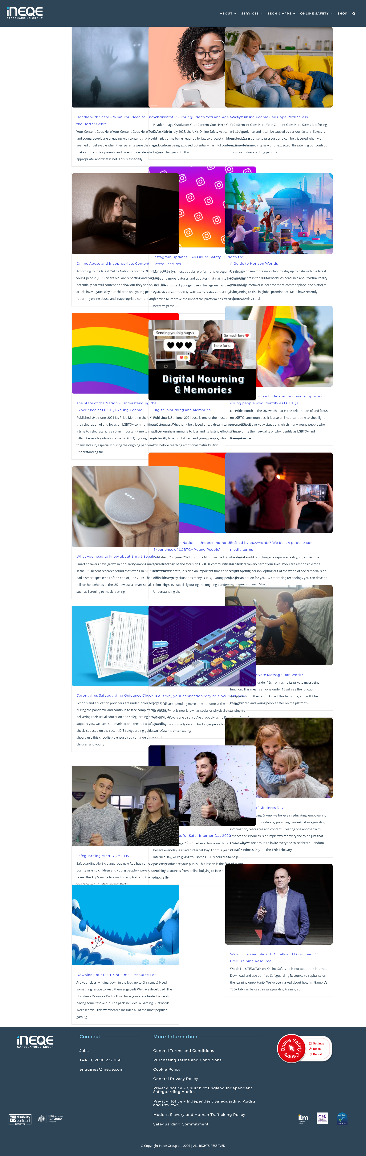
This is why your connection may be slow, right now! (199, 696)
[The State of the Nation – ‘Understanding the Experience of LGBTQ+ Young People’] (125, 353)
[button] (354, 13)
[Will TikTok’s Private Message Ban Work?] (279, 625)
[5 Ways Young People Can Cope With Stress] (279, 67)
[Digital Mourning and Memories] (202, 360)
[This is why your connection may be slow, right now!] (202, 646)
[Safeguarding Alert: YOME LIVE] (125, 806)
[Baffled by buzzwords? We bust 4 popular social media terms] (279, 493)
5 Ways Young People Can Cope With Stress (269, 117)
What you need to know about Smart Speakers (118, 556)
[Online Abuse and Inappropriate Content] (125, 213)
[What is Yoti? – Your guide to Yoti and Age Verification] (202, 67)
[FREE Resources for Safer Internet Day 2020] (202, 785)
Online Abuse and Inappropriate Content (113, 263)
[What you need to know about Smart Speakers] (125, 506)
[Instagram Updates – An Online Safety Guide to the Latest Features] (202, 207)
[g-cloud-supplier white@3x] (51, 1116)
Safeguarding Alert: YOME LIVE (104, 856)
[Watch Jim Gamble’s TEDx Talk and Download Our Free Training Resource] (279, 904)
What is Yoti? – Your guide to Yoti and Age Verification (202, 117)
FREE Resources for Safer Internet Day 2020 (192, 835)
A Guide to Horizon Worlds (254, 263)
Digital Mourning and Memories (182, 410)
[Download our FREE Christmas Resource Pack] (125, 925)
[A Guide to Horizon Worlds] (279, 213)
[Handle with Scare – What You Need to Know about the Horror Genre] (125, 67)
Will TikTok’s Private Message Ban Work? (266, 675)
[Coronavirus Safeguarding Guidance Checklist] (125, 646)
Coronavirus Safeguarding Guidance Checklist (117, 695)
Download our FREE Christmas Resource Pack (117, 975)
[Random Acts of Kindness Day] (279, 758)
